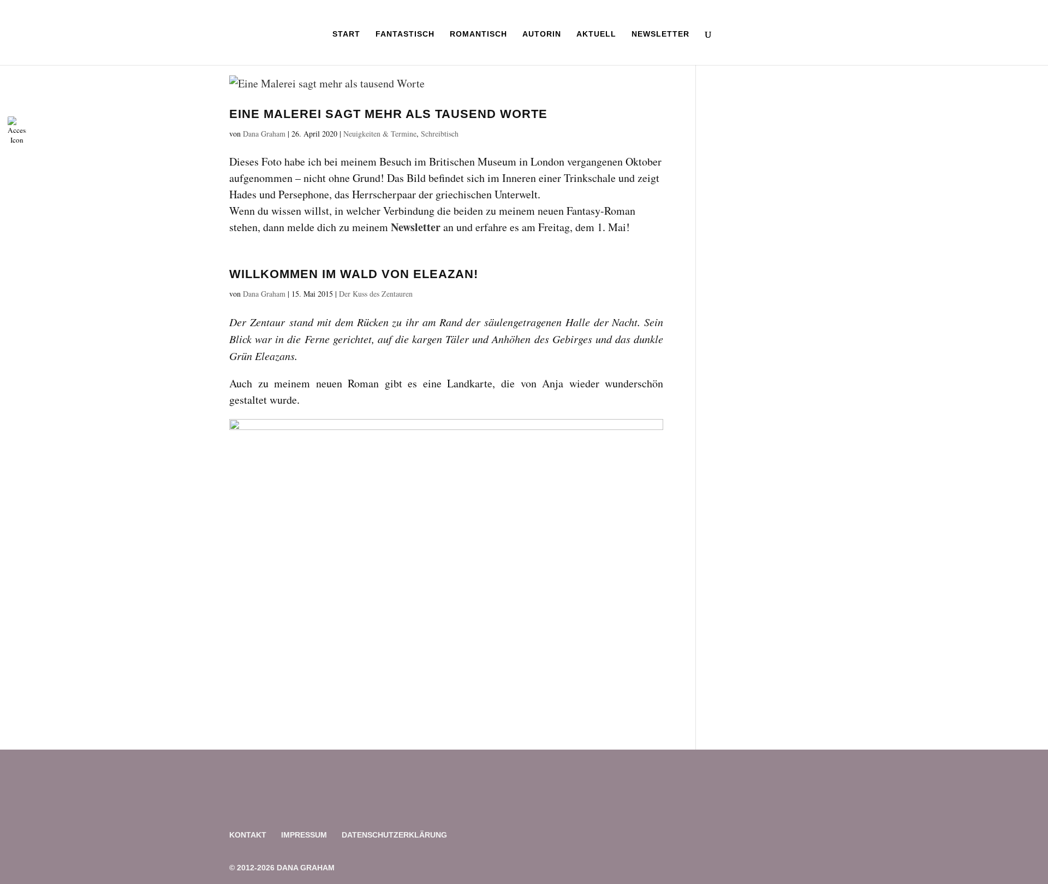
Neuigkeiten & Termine (379, 133)
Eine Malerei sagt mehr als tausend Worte (388, 114)
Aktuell (596, 34)
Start (346, 34)
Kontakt (247, 834)
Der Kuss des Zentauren (376, 293)
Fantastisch (405, 34)
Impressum (304, 834)
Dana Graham (264, 133)
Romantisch (478, 34)
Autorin (541, 34)
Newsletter (660, 34)
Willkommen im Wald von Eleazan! (353, 274)
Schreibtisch (439, 133)
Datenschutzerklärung (394, 834)
